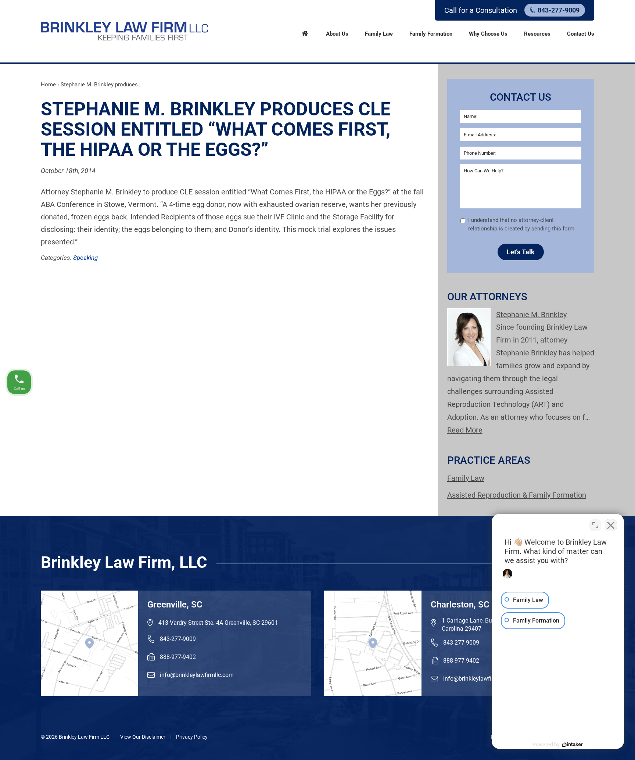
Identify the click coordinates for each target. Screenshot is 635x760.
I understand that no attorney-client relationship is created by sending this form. (522, 224)
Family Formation (430, 34)
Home (304, 33)
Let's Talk (521, 252)
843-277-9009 (559, 10)
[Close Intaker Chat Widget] (611, 525)
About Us (337, 34)
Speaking (85, 257)
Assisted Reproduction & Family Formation (516, 495)
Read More (464, 430)
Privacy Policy (192, 737)
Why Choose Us (488, 34)
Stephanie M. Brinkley (531, 314)
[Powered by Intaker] (573, 744)
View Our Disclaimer (142, 737)
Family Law (379, 34)
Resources (537, 34)
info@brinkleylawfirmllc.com (197, 674)
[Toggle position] (595, 525)
